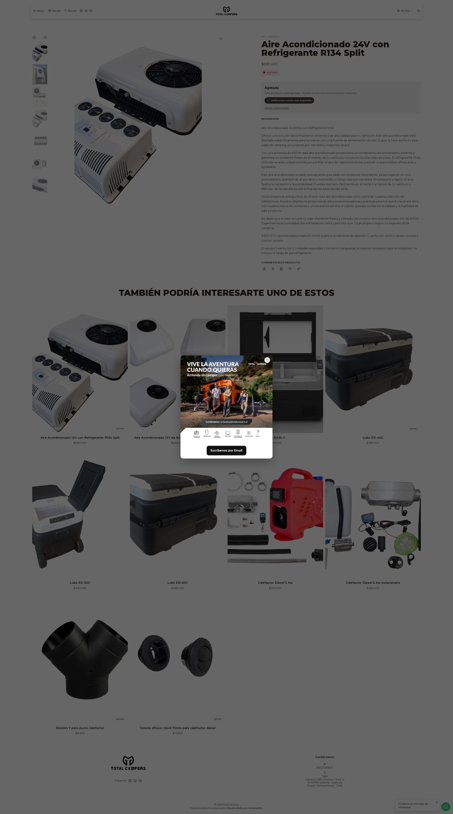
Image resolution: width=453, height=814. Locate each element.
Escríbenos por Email (226, 450)
